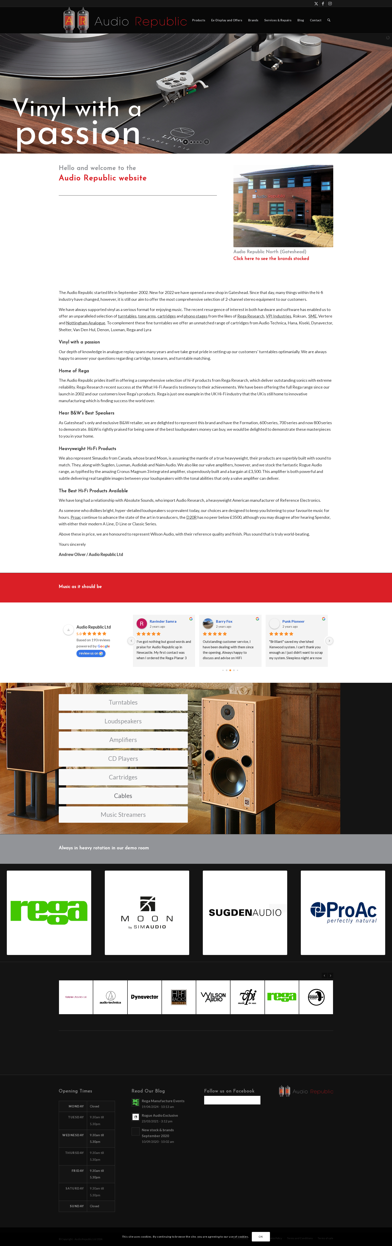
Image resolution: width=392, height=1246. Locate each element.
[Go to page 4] (234, 670)
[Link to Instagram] (329, 3)
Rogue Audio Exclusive (160, 1115)
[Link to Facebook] (323, 3)
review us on (88, 653)
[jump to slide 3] (197, 142)
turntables (127, 315)
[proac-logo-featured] (343, 913)
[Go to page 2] (227, 670)
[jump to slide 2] (194, 142)
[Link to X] (316, 3)
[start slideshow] (185, 142)
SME (312, 315)
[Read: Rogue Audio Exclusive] (136, 1117)
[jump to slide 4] (200, 142)
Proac (76, 517)
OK (261, 1236)
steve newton (293, 621)
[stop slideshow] (206, 142)
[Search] (328, 20)
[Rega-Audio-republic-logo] (49, 913)
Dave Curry (225, 621)
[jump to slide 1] (191, 142)
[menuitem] (198, 20)
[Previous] (324, 975)
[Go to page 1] (223, 670)
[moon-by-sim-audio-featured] (147, 913)
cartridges (166, 315)
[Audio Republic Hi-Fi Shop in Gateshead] (123, 20)
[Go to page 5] (237, 670)
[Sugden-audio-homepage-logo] (245, 913)
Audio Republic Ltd (93, 626)
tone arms (147, 315)
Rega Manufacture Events (163, 1101)
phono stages (196, 315)
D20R (191, 517)
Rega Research (250, 315)
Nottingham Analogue (85, 322)
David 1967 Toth (163, 621)
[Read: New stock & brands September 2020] (136, 1131)
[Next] (330, 975)
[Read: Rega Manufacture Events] (136, 1102)
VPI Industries (278, 315)
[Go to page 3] (230, 670)
